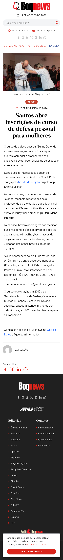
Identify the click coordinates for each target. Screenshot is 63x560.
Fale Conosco (45, 427)
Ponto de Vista (37, 45)
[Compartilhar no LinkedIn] (19, 369)
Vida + (14, 445)
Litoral (14, 475)
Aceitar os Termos (32, 551)
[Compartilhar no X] (12, 369)
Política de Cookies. (36, 544)
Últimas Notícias (14, 45)
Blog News (16, 499)
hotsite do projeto (29, 182)
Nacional (55, 45)
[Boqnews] (31, 7)
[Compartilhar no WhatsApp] (25, 369)
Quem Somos (45, 439)
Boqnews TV (17, 511)
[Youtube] (27, 37)
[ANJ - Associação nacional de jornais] (31, 408)
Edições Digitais (19, 463)
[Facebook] (18, 37)
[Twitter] (31, 37)
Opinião (15, 451)
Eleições (15, 493)
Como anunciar (46, 433)
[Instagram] (23, 37)
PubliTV (15, 505)
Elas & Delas (17, 487)
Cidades (31, 102)
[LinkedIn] (40, 37)
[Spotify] (36, 37)
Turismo (15, 517)
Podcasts (15, 439)
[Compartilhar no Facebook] (5, 369)
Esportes (15, 457)
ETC (13, 523)
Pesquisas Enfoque (21, 469)
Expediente (44, 445)
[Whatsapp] (45, 37)
